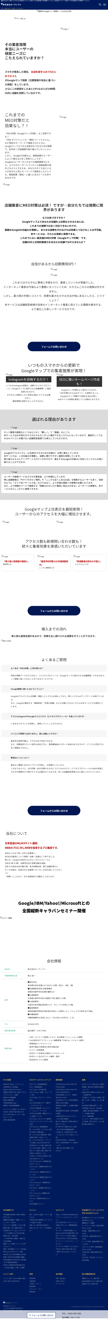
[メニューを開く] (104, 5)
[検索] (100, 4)
